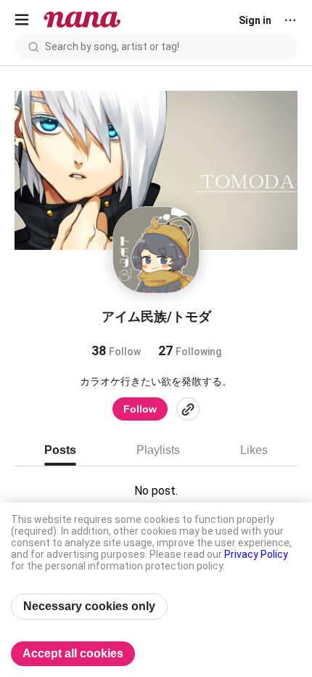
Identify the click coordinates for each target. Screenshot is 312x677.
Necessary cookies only (89, 606)
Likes (254, 450)
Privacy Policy (256, 554)
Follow (140, 409)
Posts (60, 450)
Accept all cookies (72, 653)
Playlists (158, 450)
